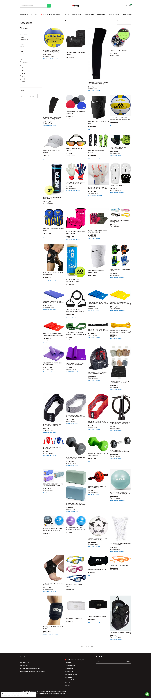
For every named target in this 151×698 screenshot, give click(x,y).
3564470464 (24, 665)
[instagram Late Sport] (20, 657)
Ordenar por (120, 20)
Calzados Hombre (77, 14)
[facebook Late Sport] (24, 657)
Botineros (22, 42)
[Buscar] (49, 6)
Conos (21, 51)
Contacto (67, 686)
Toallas (22, 37)
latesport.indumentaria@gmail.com (30, 668)
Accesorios (66, 14)
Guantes (22, 44)
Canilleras (22, 46)
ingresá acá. (49, 691)
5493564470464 (25, 662)
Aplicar (39, 96)
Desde (21, 93)
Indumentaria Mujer (128, 14)
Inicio (36, 14)
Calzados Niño (101, 14)
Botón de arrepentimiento (59, 691)
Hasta (30, 93)
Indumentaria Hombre (114, 14)
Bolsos (22, 49)
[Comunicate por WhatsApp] (147, 694)
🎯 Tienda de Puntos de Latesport (50, 14)
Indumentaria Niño (70, 680)
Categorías (23, 14)
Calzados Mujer (89, 14)
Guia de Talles (68, 683)
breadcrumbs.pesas (35, 20)
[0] (130, 6)
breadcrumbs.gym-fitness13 (49, 20)
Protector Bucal (24, 39)
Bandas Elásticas (24, 34)
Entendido (22, 695)
